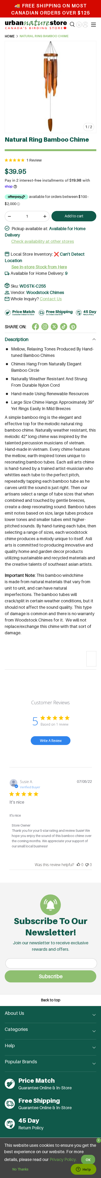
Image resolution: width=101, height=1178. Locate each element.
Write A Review (51, 740)
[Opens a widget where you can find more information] (83, 1170)
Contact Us (51, 298)
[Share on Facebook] (35, 326)
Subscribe (50, 976)
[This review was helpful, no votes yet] (78, 864)
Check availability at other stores (42, 241)
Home (10, 36)
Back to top (50, 1000)
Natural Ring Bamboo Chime (43, 36)
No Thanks (20, 1169)
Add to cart (74, 216)
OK (88, 1160)
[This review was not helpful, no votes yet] (87, 864)
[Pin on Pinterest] (73, 326)
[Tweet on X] (45, 326)
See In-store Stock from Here (39, 266)
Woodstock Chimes (45, 292)
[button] (79, 24)
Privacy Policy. (63, 1159)
